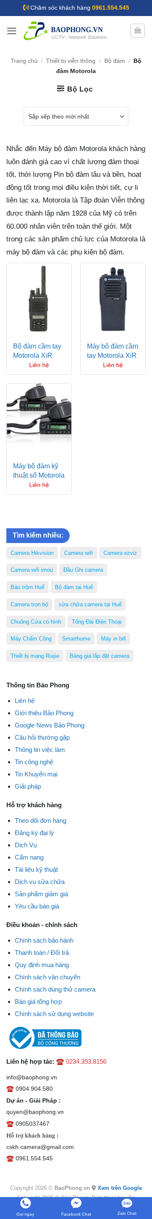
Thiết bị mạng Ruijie (35, 656)
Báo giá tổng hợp (38, 1001)
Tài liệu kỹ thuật (36, 869)
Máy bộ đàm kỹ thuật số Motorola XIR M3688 (39, 475)
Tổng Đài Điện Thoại (97, 622)
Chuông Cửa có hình (36, 622)
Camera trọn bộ (29, 604)
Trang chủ (24, 61)
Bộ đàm (114, 61)
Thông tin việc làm (40, 749)
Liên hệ (25, 700)
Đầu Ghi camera (83, 570)
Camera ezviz (120, 553)
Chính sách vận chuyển (47, 977)
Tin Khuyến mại (36, 774)
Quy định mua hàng (42, 964)
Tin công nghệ (34, 761)
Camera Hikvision (32, 553)
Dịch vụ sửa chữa (40, 881)
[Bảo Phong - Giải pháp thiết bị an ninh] (66, 30)
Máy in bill (113, 638)
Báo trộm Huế (27, 587)
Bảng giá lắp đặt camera (99, 656)
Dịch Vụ (26, 845)
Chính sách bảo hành (44, 940)
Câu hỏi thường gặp (42, 737)
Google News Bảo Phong (49, 725)
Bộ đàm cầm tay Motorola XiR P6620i (37, 356)
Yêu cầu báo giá (37, 906)
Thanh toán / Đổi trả (42, 952)
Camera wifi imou (32, 570)
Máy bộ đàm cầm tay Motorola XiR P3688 (112, 356)
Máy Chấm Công (31, 638)
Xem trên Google (120, 1188)
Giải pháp (28, 786)
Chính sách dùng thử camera (55, 989)
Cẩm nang (29, 857)
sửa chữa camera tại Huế (90, 604)
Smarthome (76, 638)
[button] (11, 31)
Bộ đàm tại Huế (74, 587)
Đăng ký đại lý (34, 832)
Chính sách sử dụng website (54, 1013)
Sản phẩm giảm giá (41, 893)
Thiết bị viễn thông (70, 61)
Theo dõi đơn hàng (40, 820)
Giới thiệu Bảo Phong (44, 712)
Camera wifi (78, 553)
